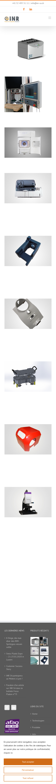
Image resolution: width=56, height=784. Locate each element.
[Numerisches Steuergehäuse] (44, 641)
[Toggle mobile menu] (50, 17)
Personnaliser (28, 770)
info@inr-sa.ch (37, 3)
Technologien (38, 720)
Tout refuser (28, 778)
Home (34, 713)
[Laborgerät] (44, 651)
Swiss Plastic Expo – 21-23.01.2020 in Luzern (15, 656)
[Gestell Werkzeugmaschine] (44, 660)
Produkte (36, 727)
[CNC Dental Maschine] (34, 651)
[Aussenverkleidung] (34, 660)
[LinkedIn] (13, 707)
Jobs (34, 734)
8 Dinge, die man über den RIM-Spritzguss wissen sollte (14, 642)
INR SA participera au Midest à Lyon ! (14, 677)
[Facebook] (7, 707)
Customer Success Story (14, 667)
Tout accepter (28, 761)
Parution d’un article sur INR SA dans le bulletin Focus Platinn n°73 (15, 690)
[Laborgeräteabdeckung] (34, 641)
